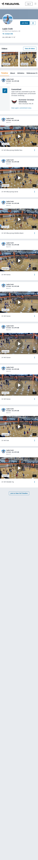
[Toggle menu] (35, 4)
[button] (34, 150)
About (12, 73)
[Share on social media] (33, 23)
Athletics (20, 73)
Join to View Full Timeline (19, 493)
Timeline (4, 73)
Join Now (25, 23)
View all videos (30, 48)
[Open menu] (34, 150)
